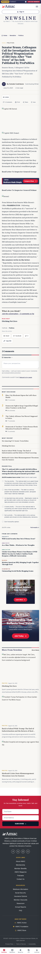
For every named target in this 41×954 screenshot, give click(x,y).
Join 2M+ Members (33, 1)
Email (7, 336)
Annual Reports (20, 907)
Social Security (20, 893)
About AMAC (20, 861)
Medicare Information (20, 889)
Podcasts (20, 876)
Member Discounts (20, 900)
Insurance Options (20, 896)
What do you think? (18, 312)
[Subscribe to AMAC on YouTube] (28, 851)
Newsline (13, 35)
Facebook (18, 336)
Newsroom (20, 903)
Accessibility (32, 944)
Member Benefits (20, 869)
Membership (20, 865)
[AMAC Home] (20, 833)
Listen (7, 97)
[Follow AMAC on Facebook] (13, 851)
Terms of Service (21, 944)
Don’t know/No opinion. (11, 522)
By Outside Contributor (15, 84)
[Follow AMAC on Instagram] (23, 851)
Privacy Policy (9, 944)
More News (35, 650)
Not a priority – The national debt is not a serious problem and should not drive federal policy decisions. (21, 516)
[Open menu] (37, 6)
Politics (20, 35)
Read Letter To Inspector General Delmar (19, 190)
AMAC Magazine (21, 872)
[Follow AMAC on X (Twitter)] (18, 851)
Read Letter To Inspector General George (19, 172)
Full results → (34, 527)
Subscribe (7, 357)
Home (5, 35)
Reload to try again (26, 377)
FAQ (20, 911)
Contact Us (20, 879)
